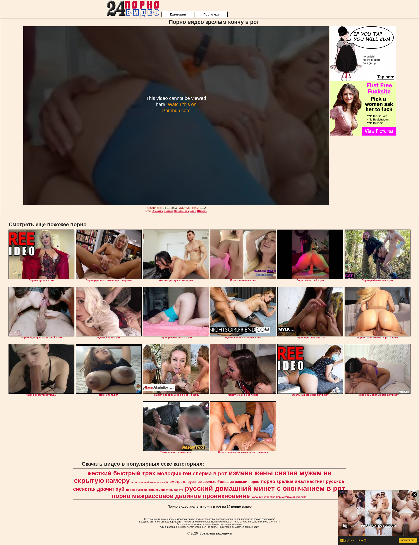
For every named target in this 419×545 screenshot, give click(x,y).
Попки (168, 211)
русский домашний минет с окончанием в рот (265, 488)
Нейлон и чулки (185, 211)
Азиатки (157, 211)
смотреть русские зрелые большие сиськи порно (214, 481)
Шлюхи (202, 211)
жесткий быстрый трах (121, 473)
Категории (178, 14)
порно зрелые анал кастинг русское (302, 481)
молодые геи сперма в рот (192, 473)
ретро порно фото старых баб (149, 482)
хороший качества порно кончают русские (279, 497)
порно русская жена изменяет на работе (154, 489)
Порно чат (211, 14)
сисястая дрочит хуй (98, 489)
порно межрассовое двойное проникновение (181, 496)
